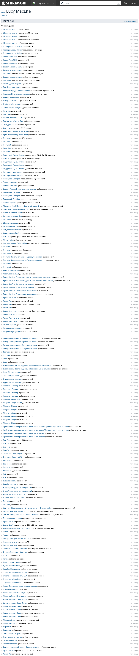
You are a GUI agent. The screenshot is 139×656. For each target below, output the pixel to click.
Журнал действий (130, 21)
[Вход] (133, 3)
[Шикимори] (14, 3)
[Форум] (125, 3)
